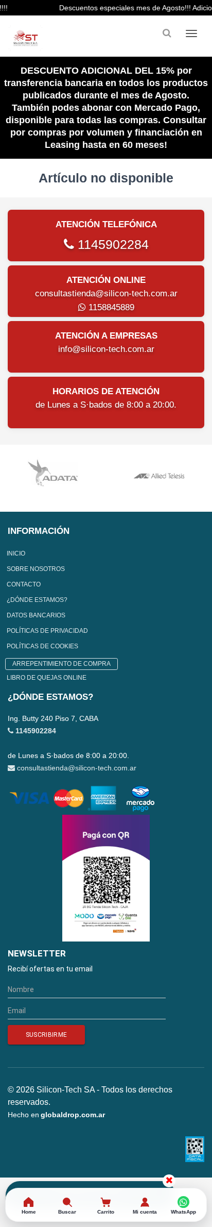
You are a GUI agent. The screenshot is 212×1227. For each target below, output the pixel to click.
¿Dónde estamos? (37, 599)
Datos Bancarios (36, 615)
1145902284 (111, 244)
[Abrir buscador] (166, 33)
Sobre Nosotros (36, 569)
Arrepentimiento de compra (61, 663)
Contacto (24, 584)
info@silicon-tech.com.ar (106, 349)
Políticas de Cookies (42, 646)
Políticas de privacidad (47, 630)
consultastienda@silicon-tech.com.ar (106, 293)
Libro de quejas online (46, 677)
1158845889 (110, 307)
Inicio (16, 553)
